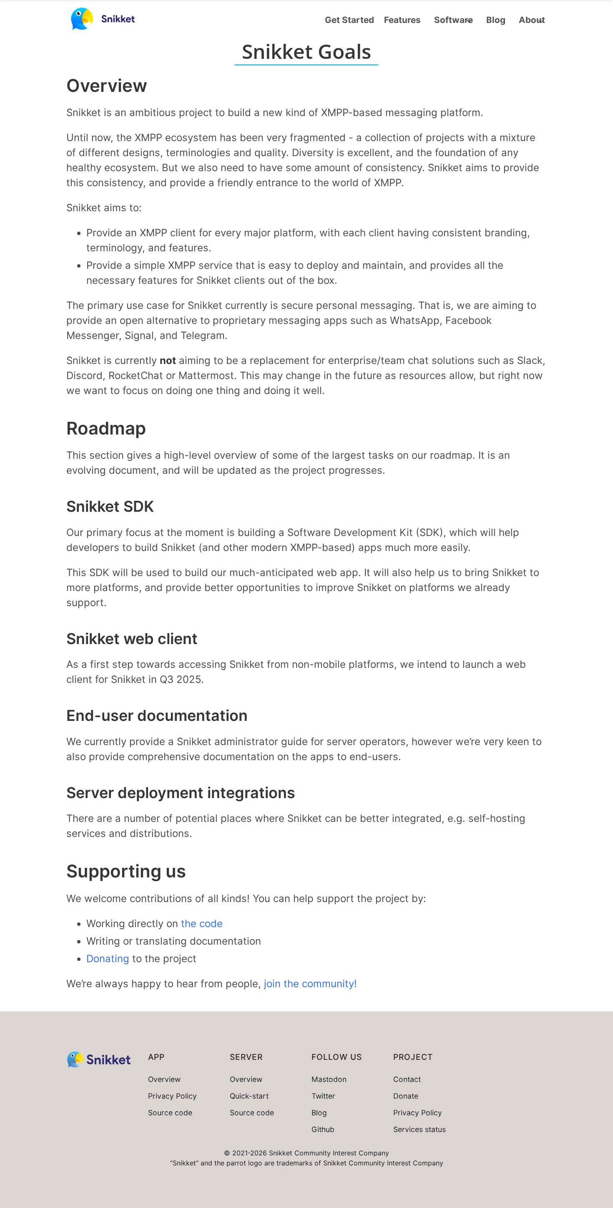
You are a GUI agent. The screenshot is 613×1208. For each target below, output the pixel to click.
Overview (164, 1079)
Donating (107, 959)
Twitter (323, 1096)
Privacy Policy (172, 1096)
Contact (407, 1079)
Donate (405, 1096)
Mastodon (329, 1079)
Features (402, 20)
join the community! (310, 984)
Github (323, 1129)
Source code (170, 1112)
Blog (495, 20)
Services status (419, 1129)
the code (202, 923)
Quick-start (249, 1096)
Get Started (349, 20)
